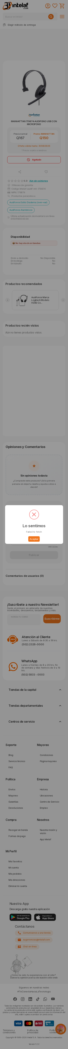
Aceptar (34, 539)
